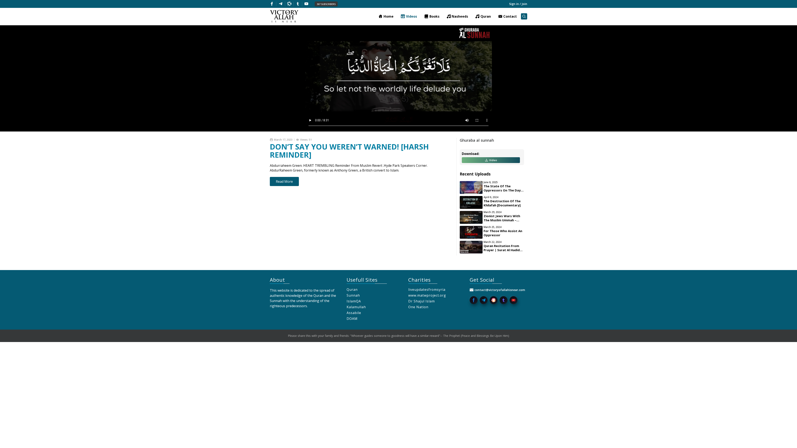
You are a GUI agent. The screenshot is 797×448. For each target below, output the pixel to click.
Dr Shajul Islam (421, 301)
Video (493, 160)
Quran (352, 289)
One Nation (418, 307)
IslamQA (354, 301)
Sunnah (353, 295)
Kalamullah (356, 307)
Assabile (354, 312)
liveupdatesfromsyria (426, 289)
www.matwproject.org (427, 295)
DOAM (352, 318)
